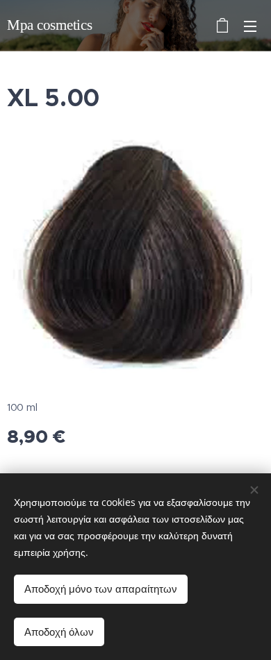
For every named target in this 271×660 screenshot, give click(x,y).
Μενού (250, 26)
